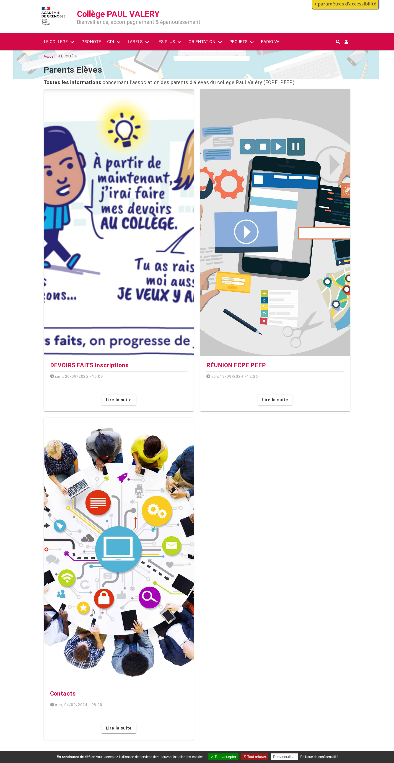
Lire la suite (119, 399)
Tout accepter (225, 757)
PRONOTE (91, 41)
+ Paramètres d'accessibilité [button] (345, 3)
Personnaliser (284, 757)
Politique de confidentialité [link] (319, 757)
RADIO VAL (271, 41)
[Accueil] (53, 25)
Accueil (49, 56)
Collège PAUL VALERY (118, 14)
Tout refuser (256, 757)
